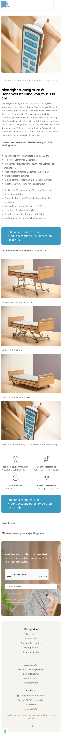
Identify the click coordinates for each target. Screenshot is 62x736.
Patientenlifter (31, 682)
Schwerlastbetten (31, 652)
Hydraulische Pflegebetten (31, 669)
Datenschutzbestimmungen (16, 602)
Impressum (31, 704)
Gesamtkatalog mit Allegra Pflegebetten (25, 533)
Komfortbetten (31, 678)
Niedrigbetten (35, 80)
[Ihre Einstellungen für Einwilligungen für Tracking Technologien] (5, 731)
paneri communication (28, 715)
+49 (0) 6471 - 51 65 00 (33, 700)
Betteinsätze (31, 638)
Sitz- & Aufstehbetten (31, 643)
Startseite (6, 80)
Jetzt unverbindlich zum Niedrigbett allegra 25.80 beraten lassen (30, 235)
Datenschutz (31, 709)
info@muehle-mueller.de (33, 695)
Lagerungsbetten (31, 665)
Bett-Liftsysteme (31, 673)
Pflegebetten (20, 80)
